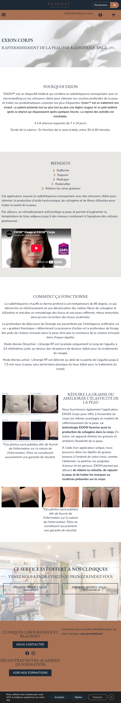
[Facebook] (27, 653)
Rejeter (78, 697)
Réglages (97, 697)
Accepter (59, 697)
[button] (3, 14)
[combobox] (101, 5)
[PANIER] (113, 15)
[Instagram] (33, 653)
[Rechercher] (114, 5)
